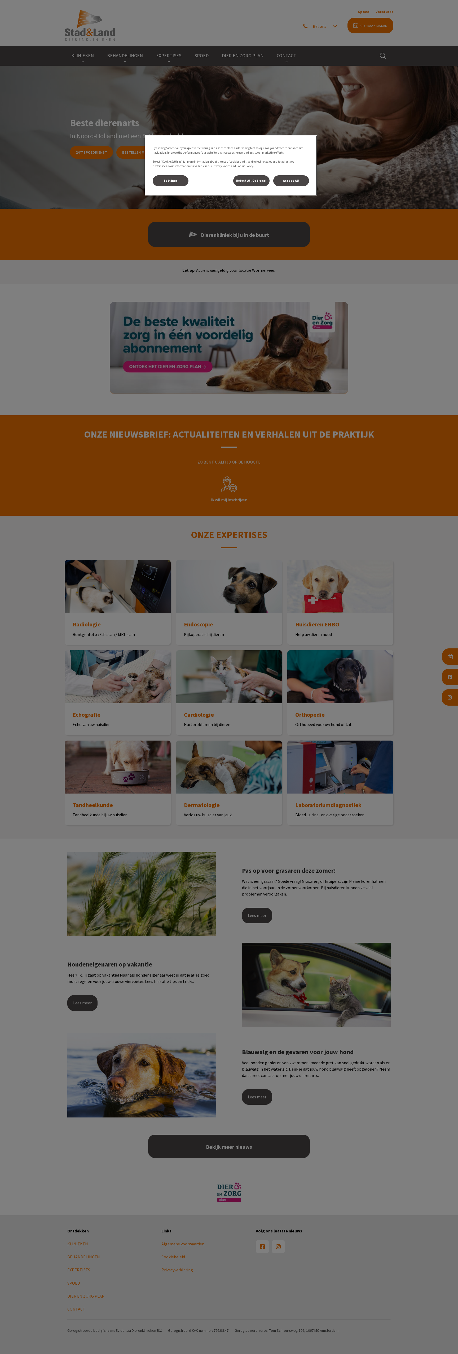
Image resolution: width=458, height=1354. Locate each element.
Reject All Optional (251, 180)
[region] (231, 165)
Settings (171, 180)
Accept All (291, 180)
